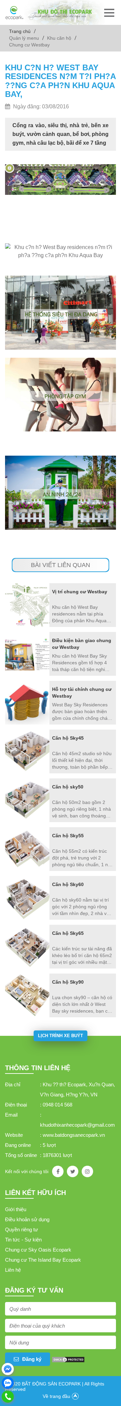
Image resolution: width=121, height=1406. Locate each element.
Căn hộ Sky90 (68, 982)
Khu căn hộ (59, 38)
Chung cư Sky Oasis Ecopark (38, 1250)
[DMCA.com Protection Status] (68, 1359)
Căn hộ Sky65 (68, 933)
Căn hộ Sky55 (68, 835)
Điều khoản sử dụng (27, 1219)
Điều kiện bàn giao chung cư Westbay (81, 644)
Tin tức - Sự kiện (23, 1239)
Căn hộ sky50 (67, 786)
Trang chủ (20, 31)
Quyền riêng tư (21, 1229)
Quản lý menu (24, 38)
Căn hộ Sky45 (68, 738)
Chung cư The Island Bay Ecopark (43, 1260)
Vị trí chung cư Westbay (79, 591)
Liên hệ (13, 1270)
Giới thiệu (15, 1209)
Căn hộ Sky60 (68, 884)
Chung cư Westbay (29, 44)
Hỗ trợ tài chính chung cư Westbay (82, 693)
